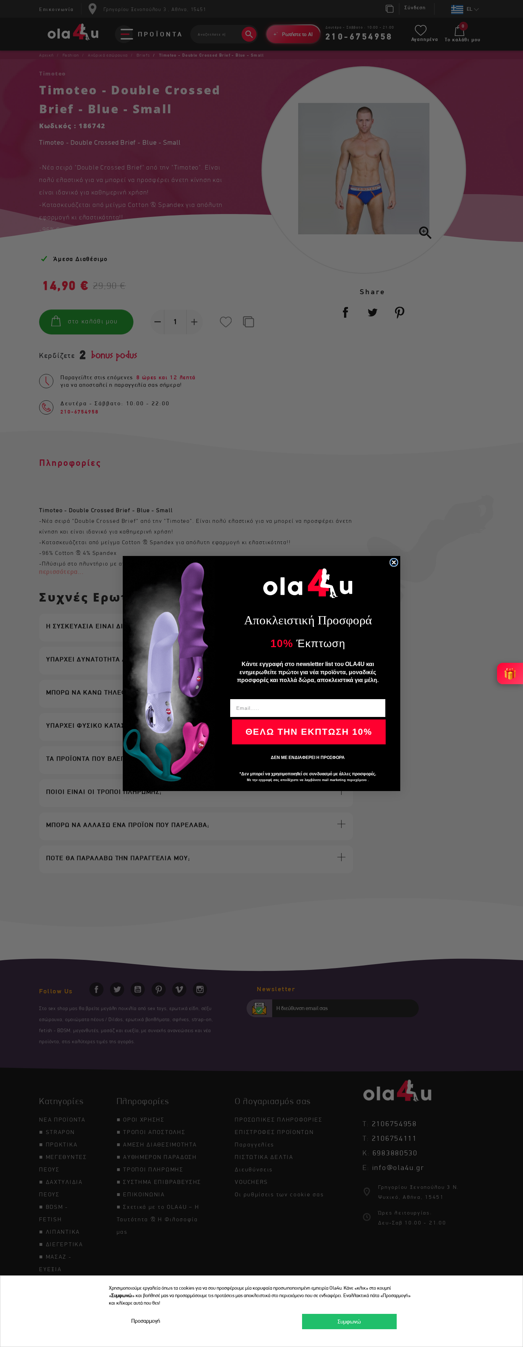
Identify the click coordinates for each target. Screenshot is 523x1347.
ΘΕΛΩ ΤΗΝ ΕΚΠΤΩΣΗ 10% (308, 732)
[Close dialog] (393, 562)
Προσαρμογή (145, 1320)
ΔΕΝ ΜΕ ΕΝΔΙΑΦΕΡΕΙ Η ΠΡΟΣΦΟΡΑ (308, 757)
